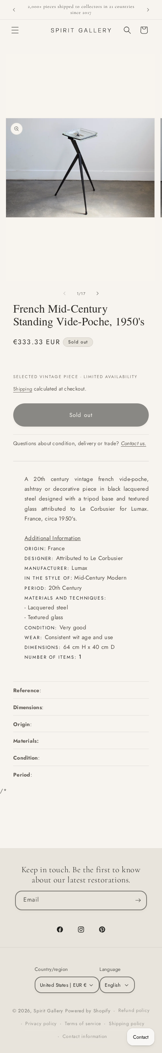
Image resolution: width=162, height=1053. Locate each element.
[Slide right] (97, 293)
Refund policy (134, 1010)
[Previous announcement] (14, 10)
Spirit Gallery (49, 1010)
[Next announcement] (148, 10)
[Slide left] (64, 293)
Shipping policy (127, 1023)
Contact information (85, 1036)
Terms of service (83, 1023)
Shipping (22, 388)
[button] (15, 30)
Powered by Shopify (88, 1010)
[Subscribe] (138, 900)
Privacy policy (41, 1023)
